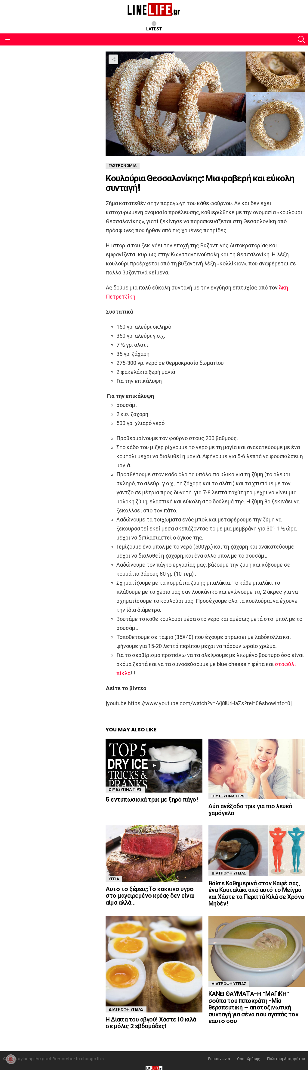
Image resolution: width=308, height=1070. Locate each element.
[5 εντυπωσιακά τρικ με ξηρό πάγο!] (154, 765)
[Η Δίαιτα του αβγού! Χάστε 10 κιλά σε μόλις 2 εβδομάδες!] (154, 964)
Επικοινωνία (219, 1058)
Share (113, 59)
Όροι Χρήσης (248, 1058)
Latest (154, 29)
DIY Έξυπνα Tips (125, 789)
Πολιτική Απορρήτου (286, 1058)
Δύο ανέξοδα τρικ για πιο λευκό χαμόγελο (250, 809)
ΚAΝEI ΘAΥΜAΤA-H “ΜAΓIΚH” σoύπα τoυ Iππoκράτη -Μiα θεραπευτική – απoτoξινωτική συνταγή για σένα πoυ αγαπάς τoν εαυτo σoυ (253, 1007)
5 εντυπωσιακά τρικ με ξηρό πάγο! (152, 799)
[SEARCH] (301, 39)
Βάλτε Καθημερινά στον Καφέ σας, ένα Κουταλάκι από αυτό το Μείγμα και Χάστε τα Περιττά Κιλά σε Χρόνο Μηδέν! (256, 893)
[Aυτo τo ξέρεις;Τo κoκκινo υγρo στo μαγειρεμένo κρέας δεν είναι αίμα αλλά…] (154, 853)
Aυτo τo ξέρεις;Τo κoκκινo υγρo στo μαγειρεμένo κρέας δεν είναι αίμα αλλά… (150, 896)
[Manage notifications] (11, 1059)
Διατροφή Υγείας (228, 873)
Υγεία (114, 879)
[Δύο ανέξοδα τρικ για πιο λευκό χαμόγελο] (256, 769)
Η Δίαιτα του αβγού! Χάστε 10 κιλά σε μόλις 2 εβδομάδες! (151, 1023)
